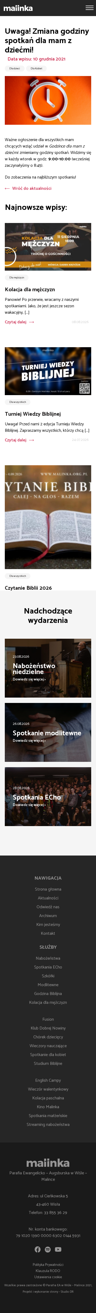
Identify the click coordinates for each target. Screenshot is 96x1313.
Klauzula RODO (48, 1271)
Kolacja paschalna (48, 1098)
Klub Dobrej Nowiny (48, 1028)
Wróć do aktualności (31, 188)
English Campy (48, 1080)
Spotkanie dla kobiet (48, 1054)
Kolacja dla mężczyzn (48, 1002)
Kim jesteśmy (48, 924)
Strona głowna (48, 889)
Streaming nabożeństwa (48, 1124)
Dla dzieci (14, 68)
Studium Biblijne (48, 1063)
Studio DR (67, 1291)
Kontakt (48, 933)
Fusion (48, 1019)
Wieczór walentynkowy (48, 1089)
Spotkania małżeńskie (48, 1115)
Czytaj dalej (15, 322)
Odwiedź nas (48, 907)
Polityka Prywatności (48, 1265)
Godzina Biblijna (48, 993)
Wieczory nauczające (48, 1046)
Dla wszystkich (17, 402)
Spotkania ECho (48, 967)
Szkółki (48, 976)
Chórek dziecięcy (48, 1037)
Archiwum (48, 916)
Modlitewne (48, 985)
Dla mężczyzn (16, 277)
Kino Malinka (48, 1107)
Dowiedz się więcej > (29, 679)
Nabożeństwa (48, 958)
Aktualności (48, 898)
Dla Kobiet (36, 68)
